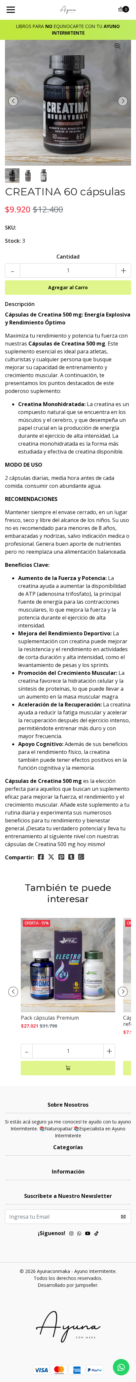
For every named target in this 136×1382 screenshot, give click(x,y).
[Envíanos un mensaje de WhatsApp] (121, 1367)
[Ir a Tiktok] (96, 1234)
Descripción (20, 304)
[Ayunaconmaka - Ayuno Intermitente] (68, 10)
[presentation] (13, 101)
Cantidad (68, 256)
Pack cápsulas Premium (50, 1018)
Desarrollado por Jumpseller (67, 1285)
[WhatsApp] (79, 1234)
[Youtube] (87, 1234)
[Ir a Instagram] (71, 1234)
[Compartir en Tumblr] (71, 857)
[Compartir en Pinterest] (61, 857)
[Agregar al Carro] (68, 1068)
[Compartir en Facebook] (41, 857)
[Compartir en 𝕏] (51, 857)
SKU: (10, 227)
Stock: (13, 240)
